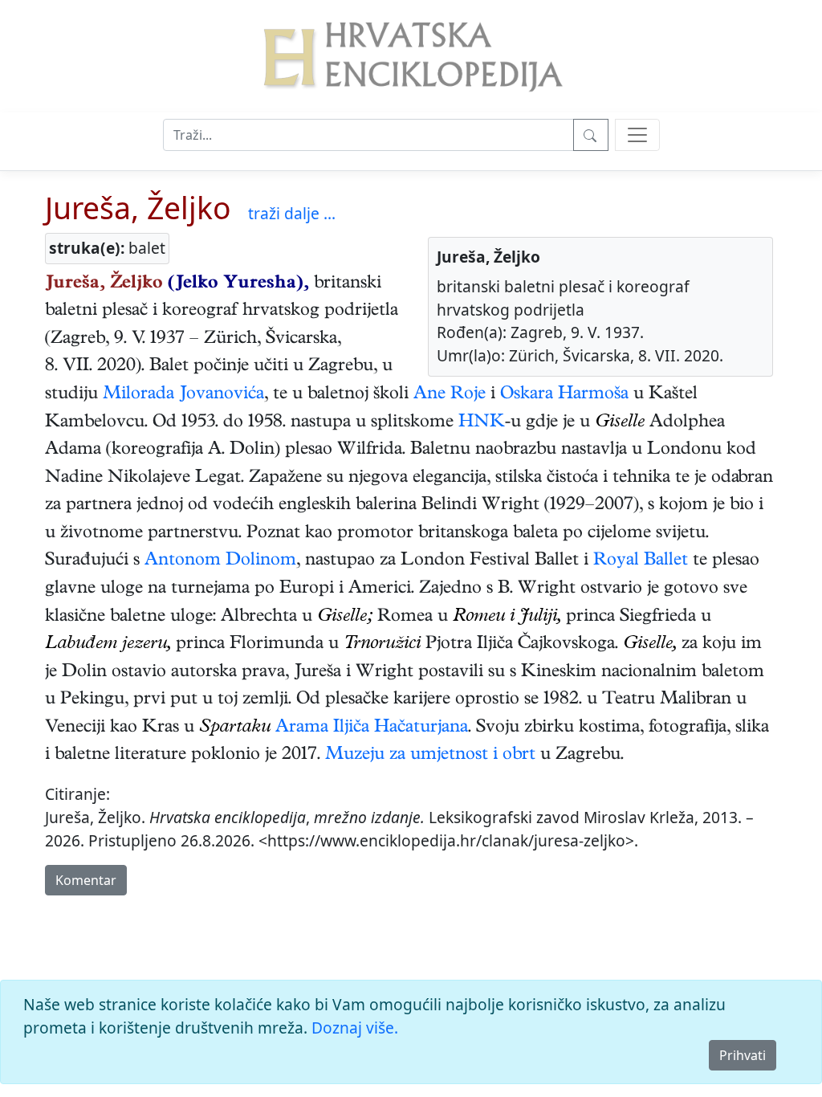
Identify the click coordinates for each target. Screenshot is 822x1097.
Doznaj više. (354, 1027)
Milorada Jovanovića (183, 395)
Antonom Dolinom (220, 561)
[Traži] (590, 135)
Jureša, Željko (138, 207)
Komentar (85, 880)
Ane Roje (449, 395)
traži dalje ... (292, 213)
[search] (637, 135)
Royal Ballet (640, 561)
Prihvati (742, 1055)
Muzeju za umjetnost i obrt (430, 755)
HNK (481, 423)
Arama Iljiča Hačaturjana (371, 728)
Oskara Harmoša (564, 395)
